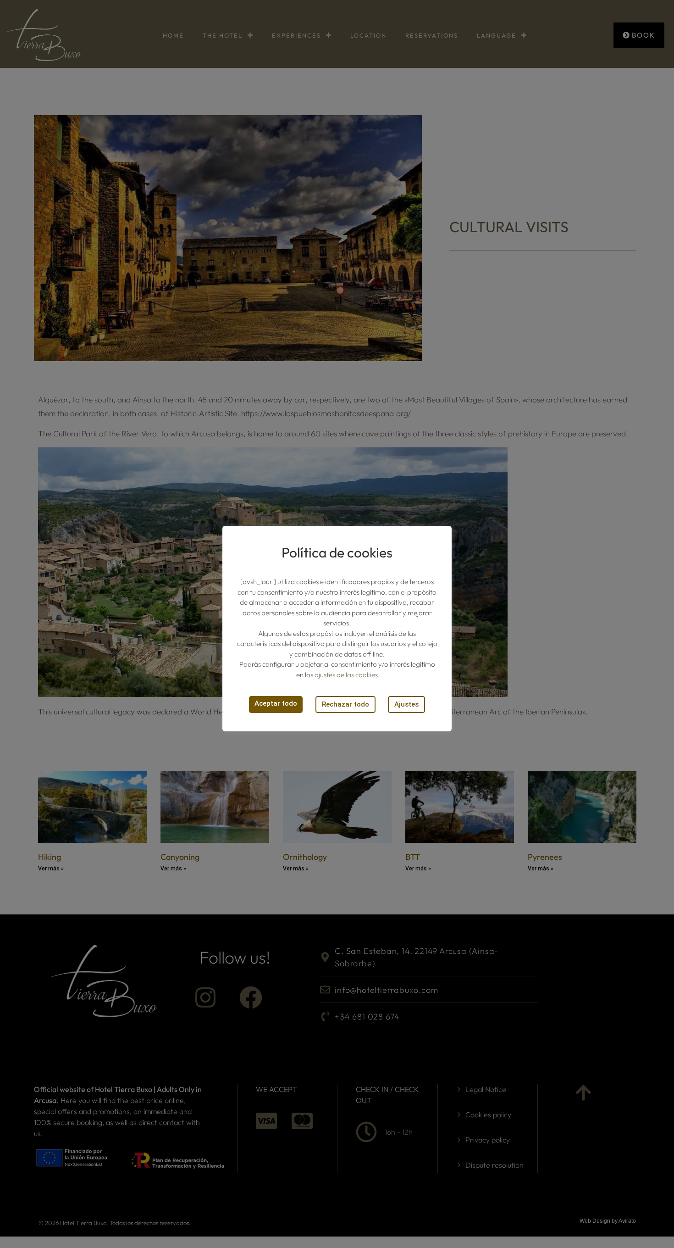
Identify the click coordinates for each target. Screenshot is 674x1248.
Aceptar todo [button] (275, 703)
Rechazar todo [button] (345, 704)
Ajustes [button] (406, 704)
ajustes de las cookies (346, 674)
